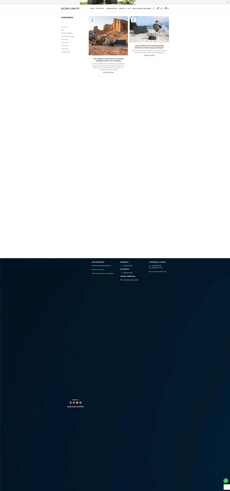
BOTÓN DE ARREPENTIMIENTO (101, 265)
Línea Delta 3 (65, 42)
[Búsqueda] (154, 8)
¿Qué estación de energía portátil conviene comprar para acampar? (149, 47)
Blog (62, 30)
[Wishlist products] (161, 8)
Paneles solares (65, 52)
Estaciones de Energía (67, 36)
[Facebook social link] (70, 402)
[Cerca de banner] (227, 2)
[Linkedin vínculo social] (80, 402)
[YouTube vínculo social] (77, 402)
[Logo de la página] (70, 8)
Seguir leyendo (108, 72)
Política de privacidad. (98, 269)
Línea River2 (65, 48)
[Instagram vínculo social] (74, 402)
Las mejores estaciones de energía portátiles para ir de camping (108, 60)
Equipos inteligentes (67, 33)
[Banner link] (115, 2)
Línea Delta (64, 39)
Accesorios (64, 27)
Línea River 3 (65, 45)
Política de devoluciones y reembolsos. (103, 273)
